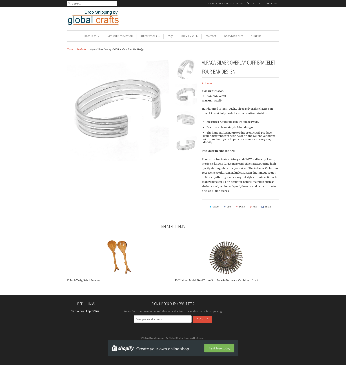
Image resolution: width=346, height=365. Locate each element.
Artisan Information (120, 36)
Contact (211, 36)
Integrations (149, 36)
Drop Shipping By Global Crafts (166, 338)
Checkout (271, 4)
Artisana (207, 83)
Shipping (256, 36)
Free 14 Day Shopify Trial (85, 311)
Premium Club (189, 36)
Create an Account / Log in (226, 4)
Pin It (242, 206)
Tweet (215, 206)
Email (268, 206)
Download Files (233, 36)
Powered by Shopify (195, 338)
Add (255, 206)
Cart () (255, 4)
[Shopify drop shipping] (173, 354)
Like (229, 206)
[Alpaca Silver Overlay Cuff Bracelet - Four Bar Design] (118, 109)
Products (91, 36)
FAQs (171, 36)
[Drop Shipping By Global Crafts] (99, 18)
